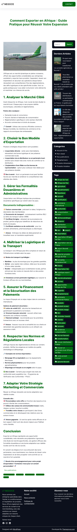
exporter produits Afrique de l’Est (62, 255)
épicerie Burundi (63, 362)
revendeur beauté (63, 316)
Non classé (61, 154)
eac (58, 230)
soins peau (61, 323)
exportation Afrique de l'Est (63, 238)
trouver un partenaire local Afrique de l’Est (63, 350)
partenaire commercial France (62, 298)
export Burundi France (61, 250)
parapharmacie (62, 294)
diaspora (60, 221)
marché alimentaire (64, 278)
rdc (7, 477)
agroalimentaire (63, 190)
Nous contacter (29, 498)
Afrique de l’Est (62, 183)
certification (61, 200)
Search (69, 44)
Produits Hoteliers (63, 166)
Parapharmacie (62, 160)
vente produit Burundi (61, 357)
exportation (31, 474)
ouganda (41, 474)
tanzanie (60, 326)
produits (60, 303)
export (67, 230)
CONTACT (69, 4)
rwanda (60, 320)
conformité (61, 209)
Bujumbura (61, 193)
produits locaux (63, 306)
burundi (21, 474)
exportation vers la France (63, 244)
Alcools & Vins (62, 150)
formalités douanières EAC (60, 261)
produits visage (62, 310)
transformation (62, 339)
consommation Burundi (61, 213)
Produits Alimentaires (64, 163)
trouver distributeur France (63, 343)
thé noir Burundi (63, 335)
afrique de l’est (10, 474)
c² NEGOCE (8, 4)
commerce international (60, 204)
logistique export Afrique (62, 273)
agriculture (61, 186)
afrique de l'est (62, 180)
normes (60, 281)
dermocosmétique (63, 218)
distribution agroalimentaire (60, 226)
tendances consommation (60, 331)
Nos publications (10, 470)
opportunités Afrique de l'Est (61, 286)
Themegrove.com (68, 529)
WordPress (17, 529)
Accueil (26, 494)
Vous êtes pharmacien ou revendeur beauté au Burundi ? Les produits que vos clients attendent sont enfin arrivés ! (63, 82)
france (59, 266)
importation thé (63, 269)
